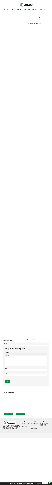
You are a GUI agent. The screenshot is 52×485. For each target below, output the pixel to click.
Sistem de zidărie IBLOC (25, 427)
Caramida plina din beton (20, 411)
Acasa (4, 9)
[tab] (6, 334)
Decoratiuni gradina (18, 9)
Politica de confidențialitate (35, 423)
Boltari (12, 9)
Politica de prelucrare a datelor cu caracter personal (34, 426)
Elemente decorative (27, 9)
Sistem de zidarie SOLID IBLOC (8, 411)
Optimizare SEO (34, 434)
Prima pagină (5, 14)
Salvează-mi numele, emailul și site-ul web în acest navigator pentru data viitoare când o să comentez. (21, 378)
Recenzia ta (7, 355)
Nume (6, 368)
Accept (39, 483)
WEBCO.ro (47, 434)
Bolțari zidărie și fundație (25, 423)
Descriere (6, 334)
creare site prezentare (41, 434)
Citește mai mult (8, 413)
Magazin (8, 9)
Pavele (41, 9)
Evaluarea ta (7, 352)
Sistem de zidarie (34, 9)
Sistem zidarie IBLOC (17, 14)
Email (6, 373)
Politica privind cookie (34, 428)
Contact (44, 9)
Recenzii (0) (13, 334)
